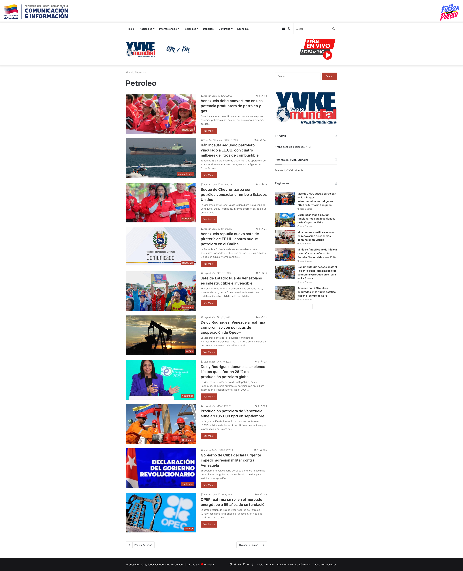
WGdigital (209, 564)
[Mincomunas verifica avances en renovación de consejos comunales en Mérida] (285, 237)
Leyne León (209, 273)
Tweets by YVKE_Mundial (289, 170)
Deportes (208, 28)
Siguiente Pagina (248, 544)
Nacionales (146, 28)
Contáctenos (302, 564)
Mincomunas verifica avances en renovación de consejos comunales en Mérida (316, 236)
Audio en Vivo (285, 564)
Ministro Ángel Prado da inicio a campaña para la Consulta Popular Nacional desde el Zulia (317, 253)
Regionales (190, 28)
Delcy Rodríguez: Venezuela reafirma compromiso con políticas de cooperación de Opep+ (233, 327)
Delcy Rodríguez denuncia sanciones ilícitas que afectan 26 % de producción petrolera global (233, 371)
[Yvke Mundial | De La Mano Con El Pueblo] (159, 50)
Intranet (270, 564)
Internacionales (168, 28)
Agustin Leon (210, 95)
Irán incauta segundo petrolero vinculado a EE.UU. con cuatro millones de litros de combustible (230, 150)
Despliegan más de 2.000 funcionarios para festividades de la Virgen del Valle (316, 218)
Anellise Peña (210, 450)
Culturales (224, 28)
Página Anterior (143, 544)
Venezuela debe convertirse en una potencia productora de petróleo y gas (232, 106)
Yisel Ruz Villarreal (212, 140)
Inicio (131, 28)
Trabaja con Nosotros (324, 564)
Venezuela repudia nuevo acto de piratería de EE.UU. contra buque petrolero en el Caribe (230, 239)
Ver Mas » (209, 130)
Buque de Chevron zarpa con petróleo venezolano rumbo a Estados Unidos (234, 194)
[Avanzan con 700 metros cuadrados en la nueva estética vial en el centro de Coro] (285, 293)
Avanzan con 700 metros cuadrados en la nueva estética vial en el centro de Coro (317, 291)
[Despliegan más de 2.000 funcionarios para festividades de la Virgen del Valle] (285, 220)
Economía (243, 28)
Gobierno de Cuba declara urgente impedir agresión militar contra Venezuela (231, 460)
